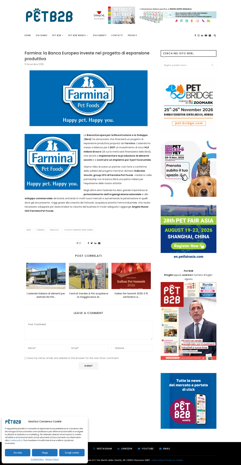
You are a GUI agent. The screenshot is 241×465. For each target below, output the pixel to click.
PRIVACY (132, 35)
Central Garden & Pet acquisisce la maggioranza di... (88, 295)
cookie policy (15, 440)
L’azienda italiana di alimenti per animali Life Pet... (46, 295)
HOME (28, 35)
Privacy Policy (52, 459)
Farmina (40, 230)
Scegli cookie (72, 452)
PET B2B (56, 35)
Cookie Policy (37, 459)
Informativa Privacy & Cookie (167, 460)
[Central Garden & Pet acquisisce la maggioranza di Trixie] (88, 276)
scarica (186, 275)
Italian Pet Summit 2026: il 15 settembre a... (131, 295)
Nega (45, 452)
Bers (29, 230)
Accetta (18, 452)
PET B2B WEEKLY (77, 35)
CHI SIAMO (41, 35)
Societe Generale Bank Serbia (78, 230)
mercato (54, 230)
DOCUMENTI (99, 35)
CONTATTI (117, 35)
